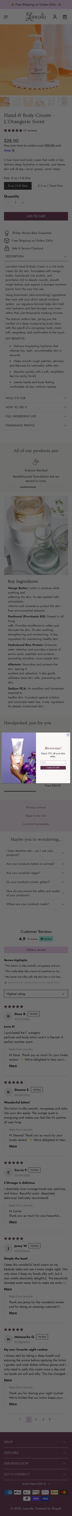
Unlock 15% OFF (53, 768)
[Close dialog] (67, 734)
